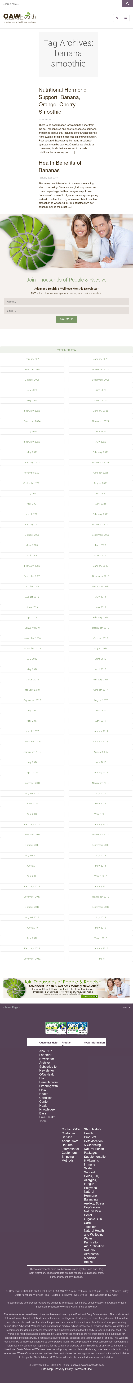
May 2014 (100, 865)
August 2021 (101, 483)
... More (100, 958)
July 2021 (32, 493)
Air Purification (94, 1246)
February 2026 (32, 359)
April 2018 (100, 669)
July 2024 (32, 431)
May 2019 (100, 607)
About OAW (70, 1141)
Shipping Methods (68, 1158)
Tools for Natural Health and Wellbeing (94, 1230)
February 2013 (32, 948)
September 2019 (100, 586)
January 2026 (100, 359)
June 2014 (32, 865)
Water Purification (91, 1240)
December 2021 (100, 462)
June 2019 (32, 607)
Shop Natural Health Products (93, 1133)
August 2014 (32, 855)
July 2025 (32, 390)
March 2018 (32, 679)
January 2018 (32, 690)
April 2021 (100, 503)
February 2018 (101, 679)
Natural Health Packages (94, 1150)
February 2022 (101, 452)
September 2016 (32, 752)
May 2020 (100, 545)
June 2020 (32, 545)
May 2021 (32, 503)
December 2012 (32, 958)
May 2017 (32, 720)
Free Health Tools (47, 1119)
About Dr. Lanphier (45, 1053)
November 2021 (32, 472)
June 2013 (32, 927)
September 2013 (100, 907)
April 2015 (32, 814)
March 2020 (100, 555)
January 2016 (100, 772)
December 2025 (32, 369)
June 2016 (100, 762)
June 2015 (32, 803)
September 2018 (32, 648)
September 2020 (100, 535)
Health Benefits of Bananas (60, 165)
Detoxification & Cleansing (93, 1143)
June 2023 (100, 431)
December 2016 (32, 741)
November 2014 (100, 834)
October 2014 (32, 845)
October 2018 (100, 638)
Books (88, 1262)
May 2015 (100, 803)
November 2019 (100, 576)
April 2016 (32, 772)
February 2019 (100, 617)
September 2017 (32, 700)
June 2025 (100, 390)
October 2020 (32, 535)
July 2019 (100, 597)
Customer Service (68, 1135)
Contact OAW (71, 1129)
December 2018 (100, 628)
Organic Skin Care (93, 1221)
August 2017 (101, 700)
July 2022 (100, 441)
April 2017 (100, 720)
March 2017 (32, 731)
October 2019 (32, 586)
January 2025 (100, 410)
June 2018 (100, 659)
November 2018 (32, 638)
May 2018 (32, 669)
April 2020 (32, 555)
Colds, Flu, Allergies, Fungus (91, 1180)
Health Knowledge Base (47, 1109)
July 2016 (32, 762)
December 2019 (32, 576)
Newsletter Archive (46, 1060)
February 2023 (32, 441)
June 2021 (100, 493)
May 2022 (32, 452)
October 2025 (32, 379)
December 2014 (32, 834)
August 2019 (32, 597)
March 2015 (100, 814)
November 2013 (100, 896)
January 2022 (32, 462)
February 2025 (32, 410)
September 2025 (100, 379)
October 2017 (100, 690)
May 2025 (32, 400)
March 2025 (100, 400)
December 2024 (32, 421)
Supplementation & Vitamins (94, 1158)
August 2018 (101, 648)
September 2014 (100, 845)
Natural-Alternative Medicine (91, 1254)
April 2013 (32, 938)
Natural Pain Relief (92, 1213)
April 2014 (32, 876)
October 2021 (100, 472)
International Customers (70, 1150)
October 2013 (32, 907)
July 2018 (32, 659)
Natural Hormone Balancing (91, 1195)
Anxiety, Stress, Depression (94, 1205)
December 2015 (32, 783)
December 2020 (100, 524)
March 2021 (32, 514)
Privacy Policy (64, 1369)
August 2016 (101, 752)
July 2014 (100, 855)
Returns (67, 1145)
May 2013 (100, 927)
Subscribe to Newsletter (48, 1068)
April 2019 (32, 617)
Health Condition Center (45, 1097)
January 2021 (32, 524)
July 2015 (100, 793)
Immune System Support (89, 1168)
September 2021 (32, 483)
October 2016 (100, 741)
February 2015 (32, 824)
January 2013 (100, 948)
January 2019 (32, 628)
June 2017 (100, 710)
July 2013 (100, 917)
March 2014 (100, 876)
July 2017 (32, 710)
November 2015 (100, 783)
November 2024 (100, 421)
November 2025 (100, 369)
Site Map (47, 1369)
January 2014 (100, 886)
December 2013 (32, 896)
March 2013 (100, 938)
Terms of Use (83, 1369)
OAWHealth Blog (47, 1076)
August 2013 (32, 917)
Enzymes (90, 1188)
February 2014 (32, 886)
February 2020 (32, 566)
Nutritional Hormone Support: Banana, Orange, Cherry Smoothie (62, 100)
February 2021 (101, 514)
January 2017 (100, 731)
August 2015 (32, 793)
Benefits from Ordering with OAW (48, 1086)
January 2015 (100, 824)
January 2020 (100, 566)
